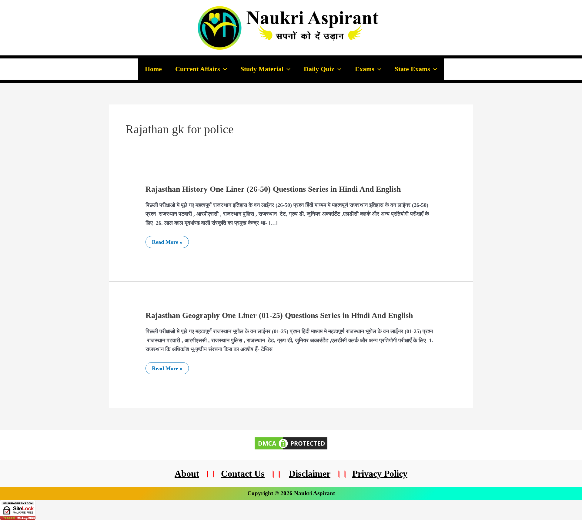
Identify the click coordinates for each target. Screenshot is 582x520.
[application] (223, 69)
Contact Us (243, 474)
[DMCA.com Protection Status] (291, 443)
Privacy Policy (379, 474)
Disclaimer (309, 474)
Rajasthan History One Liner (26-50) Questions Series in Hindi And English (273, 189)
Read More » (167, 242)
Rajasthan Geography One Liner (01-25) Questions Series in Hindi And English (279, 315)
